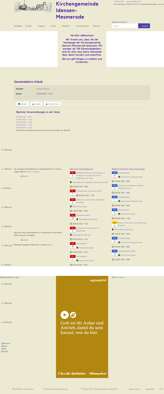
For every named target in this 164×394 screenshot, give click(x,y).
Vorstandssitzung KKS (126, 251)
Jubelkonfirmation (83, 215)
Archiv (50, 244)
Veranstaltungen (82, 26)
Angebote (66, 26)
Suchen (144, 25)
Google (37, 104)
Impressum (134, 388)
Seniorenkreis (123, 209)
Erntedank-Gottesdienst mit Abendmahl (87, 229)
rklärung (62, 388)
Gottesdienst (81, 243)
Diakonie (96, 26)
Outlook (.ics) (53, 104)
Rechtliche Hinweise (22, 388)
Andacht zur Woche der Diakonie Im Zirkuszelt (90, 201)
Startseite (18, 26)
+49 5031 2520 (119, 1)
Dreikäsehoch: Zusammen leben (88, 191)
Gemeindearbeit (43, 88)
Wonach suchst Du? (119, 22)
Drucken (23, 104)
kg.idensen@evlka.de (134, 1)
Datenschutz (50, 388)
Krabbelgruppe (124, 172)
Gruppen (41, 26)
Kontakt (28, 26)
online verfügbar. (33, 171)
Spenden (150, 388)
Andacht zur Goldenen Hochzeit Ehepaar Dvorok (130, 186)
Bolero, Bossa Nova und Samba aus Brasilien (132, 224)
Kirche (53, 26)
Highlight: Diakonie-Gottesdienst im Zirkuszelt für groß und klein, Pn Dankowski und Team (90, 175)
